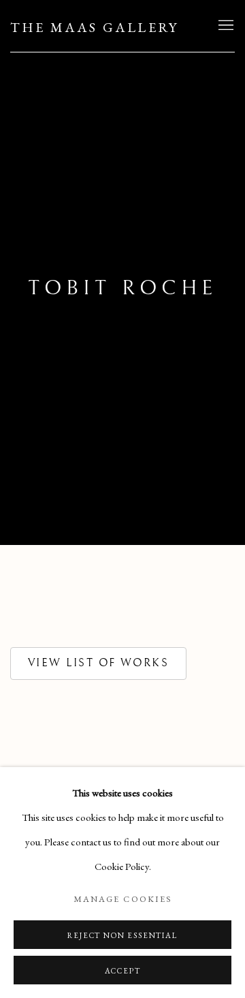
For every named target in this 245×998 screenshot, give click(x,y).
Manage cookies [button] (123, 899)
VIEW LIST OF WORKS (98, 663)
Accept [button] (123, 971)
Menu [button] (224, 26)
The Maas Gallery (94, 27)
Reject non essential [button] (122, 935)
